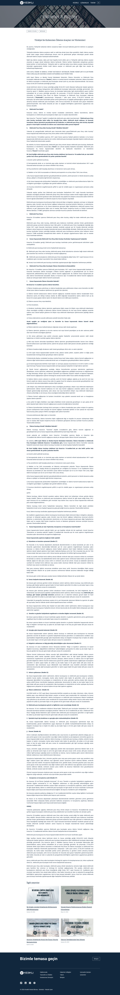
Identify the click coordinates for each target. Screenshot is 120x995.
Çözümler (83, 975)
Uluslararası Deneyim (46, 977)
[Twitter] (21, 983)
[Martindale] (34, 983)
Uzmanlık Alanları (85, 972)
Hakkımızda (43, 972)
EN (98, 2)
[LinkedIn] (25, 983)
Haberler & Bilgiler (65, 972)
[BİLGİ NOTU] (43, 895)
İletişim (96, 959)
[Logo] (26, 3)
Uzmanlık (84, 3)
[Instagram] (30, 983)
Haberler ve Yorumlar (32, 31)
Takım (92, 3)
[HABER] (77, 895)
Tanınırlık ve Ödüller (46, 975)
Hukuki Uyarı (49, 989)
